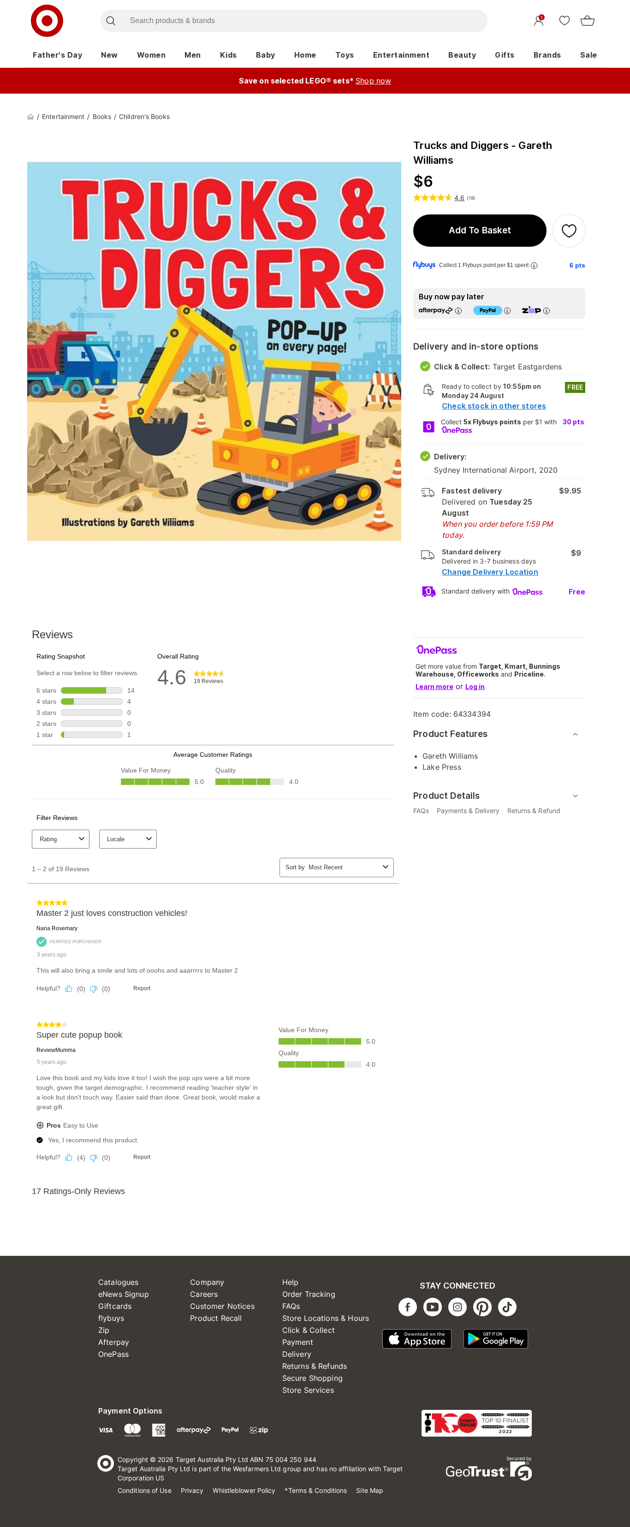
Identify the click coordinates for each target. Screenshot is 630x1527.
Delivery (296, 1354)
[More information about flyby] (534, 265)
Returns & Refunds (314, 1366)
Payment (297, 1342)
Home (305, 54)
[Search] (110, 21)
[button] (480, 230)
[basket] (587, 21)
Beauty (462, 54)
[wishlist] (564, 20)
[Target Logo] (47, 21)
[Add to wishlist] (569, 230)
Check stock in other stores (494, 405)
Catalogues (118, 1282)
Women (151, 54)
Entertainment (401, 54)
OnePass (113, 1354)
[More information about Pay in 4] (507, 310)
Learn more (434, 686)
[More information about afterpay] (458, 310)
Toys (344, 54)
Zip (103, 1330)
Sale (588, 54)
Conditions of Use (145, 1490)
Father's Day (57, 54)
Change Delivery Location (490, 571)
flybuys (111, 1318)
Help (290, 1282)
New (109, 54)
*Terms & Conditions (316, 1490)
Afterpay (113, 1342)
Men (192, 54)
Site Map (369, 1490)
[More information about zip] (546, 310)
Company (207, 1282)
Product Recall (216, 1318)
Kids (228, 54)
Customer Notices (222, 1306)
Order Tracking (308, 1294)
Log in (475, 686)
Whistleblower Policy (244, 1490)
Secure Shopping (312, 1378)
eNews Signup (123, 1294)
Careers (204, 1294)
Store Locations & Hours (325, 1318)
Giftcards (114, 1306)
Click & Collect (308, 1330)
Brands (547, 54)
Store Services (308, 1390)
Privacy (192, 1490)
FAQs (291, 1306)
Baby (265, 54)
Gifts (505, 54)
